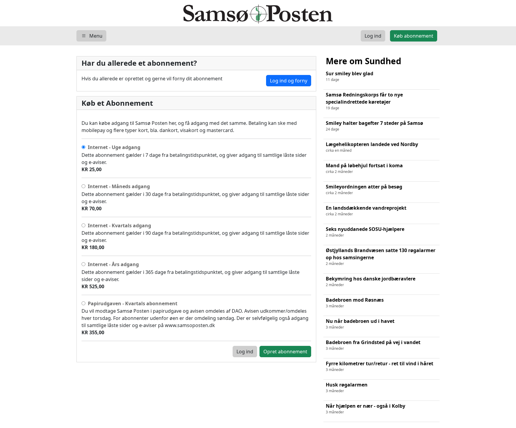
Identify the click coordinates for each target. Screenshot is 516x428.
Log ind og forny (288, 80)
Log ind (244, 351)
